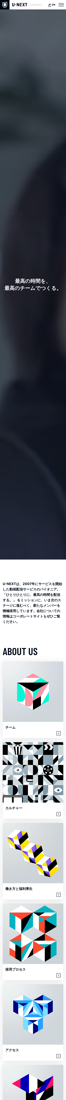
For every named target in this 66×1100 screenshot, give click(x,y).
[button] (61, 4)
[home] (21, 4)
